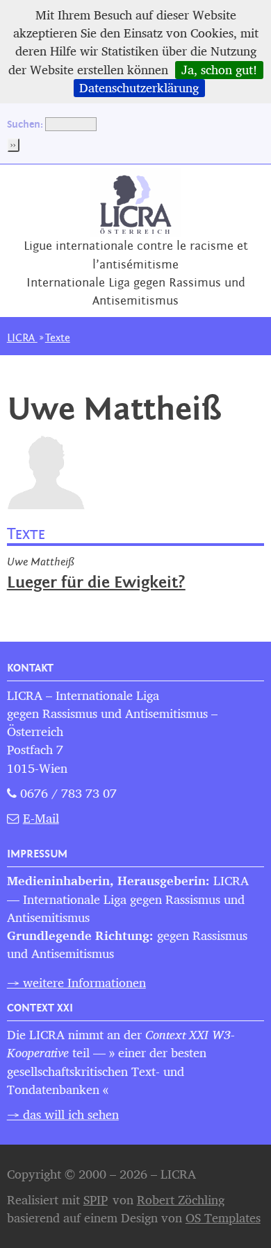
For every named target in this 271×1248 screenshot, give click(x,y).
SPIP (95, 1199)
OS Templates (223, 1217)
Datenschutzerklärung (139, 88)
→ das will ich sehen (63, 1114)
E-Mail (41, 818)
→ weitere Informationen (76, 982)
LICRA (22, 338)
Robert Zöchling (180, 1199)
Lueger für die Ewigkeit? (96, 582)
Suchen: (25, 123)
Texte (57, 338)
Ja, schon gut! (219, 70)
